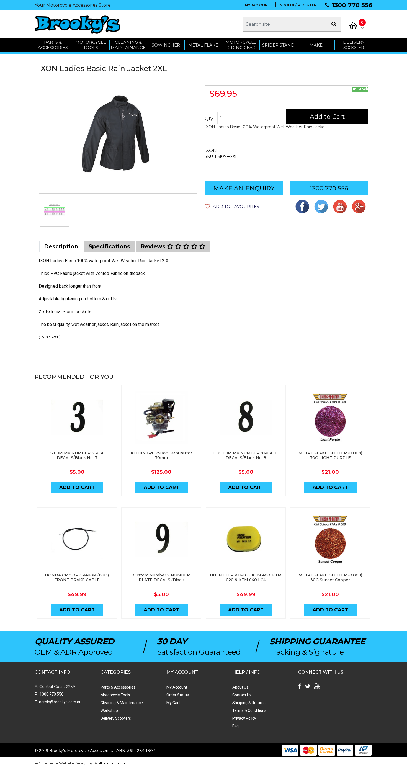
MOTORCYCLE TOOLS (90, 45)
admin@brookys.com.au (59, 702)
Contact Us (241, 695)
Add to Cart (327, 116)
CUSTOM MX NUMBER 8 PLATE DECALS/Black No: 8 (245, 455)
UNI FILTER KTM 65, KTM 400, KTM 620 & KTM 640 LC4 (246, 577)
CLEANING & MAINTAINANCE (128, 45)
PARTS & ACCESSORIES (53, 45)
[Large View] (54, 212)
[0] (353, 25)
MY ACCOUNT (258, 5)
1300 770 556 (352, 5)
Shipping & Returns (249, 703)
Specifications (109, 246)
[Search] (334, 24)
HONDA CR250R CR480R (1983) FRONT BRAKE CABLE (77, 577)
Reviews (154, 246)
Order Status (177, 695)
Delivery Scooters (116, 718)
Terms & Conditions (249, 710)
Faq (235, 726)
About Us (240, 687)
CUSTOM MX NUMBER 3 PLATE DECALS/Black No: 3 (77, 455)
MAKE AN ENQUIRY (244, 188)
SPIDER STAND (278, 45)
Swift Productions (109, 763)
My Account (176, 687)
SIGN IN (287, 5)
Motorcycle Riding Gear (241, 45)
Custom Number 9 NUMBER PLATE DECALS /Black (161, 577)
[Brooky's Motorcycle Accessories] (77, 24)
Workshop (109, 710)
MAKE (316, 45)
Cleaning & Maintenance (122, 703)
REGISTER (307, 5)
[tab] (61, 246)
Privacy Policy (244, 718)
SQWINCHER (166, 45)
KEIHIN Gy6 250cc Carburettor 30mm (161, 455)
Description (61, 246)
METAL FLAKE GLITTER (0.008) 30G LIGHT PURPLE (330, 455)
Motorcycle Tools (115, 695)
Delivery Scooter (353, 45)
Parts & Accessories (118, 687)
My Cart (173, 703)
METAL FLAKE (203, 45)
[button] (232, 206)
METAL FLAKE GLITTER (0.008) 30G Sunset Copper (330, 577)
